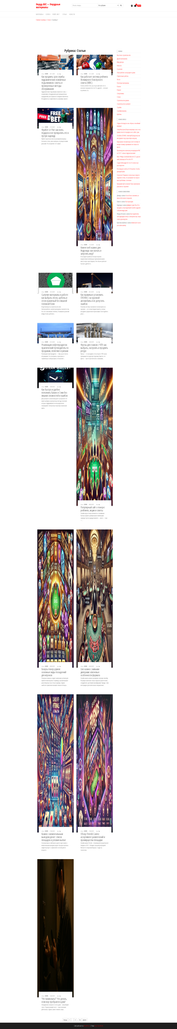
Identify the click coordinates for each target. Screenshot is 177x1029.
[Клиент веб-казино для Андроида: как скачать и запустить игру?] (94, 177)
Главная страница (41, 20)
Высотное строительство (124, 55)
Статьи (64, 14)
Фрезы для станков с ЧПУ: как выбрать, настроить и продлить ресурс (94, 348)
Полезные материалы (123, 83)
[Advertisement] (88, 35)
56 (80, 1020)
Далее (84, 1020)
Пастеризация (129, 201)
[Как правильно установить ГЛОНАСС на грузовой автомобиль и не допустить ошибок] (94, 283)
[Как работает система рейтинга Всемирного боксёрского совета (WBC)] (94, 65)
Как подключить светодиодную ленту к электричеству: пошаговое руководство (129, 216)
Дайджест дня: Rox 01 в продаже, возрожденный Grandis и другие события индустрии (128, 208)
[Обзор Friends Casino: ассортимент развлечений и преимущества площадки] (94, 763)
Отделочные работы (122, 76)
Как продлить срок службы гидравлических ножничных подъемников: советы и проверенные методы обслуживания (53, 83)
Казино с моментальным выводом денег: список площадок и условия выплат (53, 837)
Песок (118, 79)
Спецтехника (120, 93)
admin (46, 74)
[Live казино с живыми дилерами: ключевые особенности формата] (94, 598)
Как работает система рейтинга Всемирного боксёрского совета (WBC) (94, 80)
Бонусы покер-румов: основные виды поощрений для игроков (53, 672)
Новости (72, 14)
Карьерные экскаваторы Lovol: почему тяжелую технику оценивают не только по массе (128, 144)
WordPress (87, 1026)
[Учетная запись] (132, 5)
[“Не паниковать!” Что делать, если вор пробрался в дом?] (55, 928)
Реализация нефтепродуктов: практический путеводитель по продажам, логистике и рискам (54, 348)
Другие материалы (122, 59)
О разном (119, 69)
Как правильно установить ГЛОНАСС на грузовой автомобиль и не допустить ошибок (92, 299)
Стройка (119, 107)
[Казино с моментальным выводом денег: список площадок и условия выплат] (55, 763)
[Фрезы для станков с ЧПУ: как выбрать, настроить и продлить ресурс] (94, 333)
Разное (119, 86)
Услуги (48, 14)
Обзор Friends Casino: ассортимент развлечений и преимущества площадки (93, 837)
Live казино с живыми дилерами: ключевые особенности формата (90, 672)
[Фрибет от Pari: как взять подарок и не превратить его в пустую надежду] (55, 118)
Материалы (39, 14)
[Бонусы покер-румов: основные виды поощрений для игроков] (55, 598)
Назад (65, 1020)
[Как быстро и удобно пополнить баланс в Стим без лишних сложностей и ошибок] (55, 378)
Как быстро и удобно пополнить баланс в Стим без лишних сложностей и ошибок (54, 392)
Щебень (119, 114)
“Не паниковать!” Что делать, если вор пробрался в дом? (54, 1000)
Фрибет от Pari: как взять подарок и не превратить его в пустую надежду (55, 133)
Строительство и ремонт (123, 104)
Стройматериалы (121, 111)
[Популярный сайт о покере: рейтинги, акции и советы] (94, 436)
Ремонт (119, 90)
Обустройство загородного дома (126, 72)
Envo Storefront (99, 1026)
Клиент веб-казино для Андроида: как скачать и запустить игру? (91, 250)
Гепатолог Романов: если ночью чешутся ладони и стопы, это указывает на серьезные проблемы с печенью (128, 177)
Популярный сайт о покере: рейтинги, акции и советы (93, 508)
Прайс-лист (56, 14)
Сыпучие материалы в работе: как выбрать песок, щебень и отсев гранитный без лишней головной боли (54, 299)
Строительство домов (123, 100)
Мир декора (120, 62)
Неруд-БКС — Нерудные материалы (48, 5)
